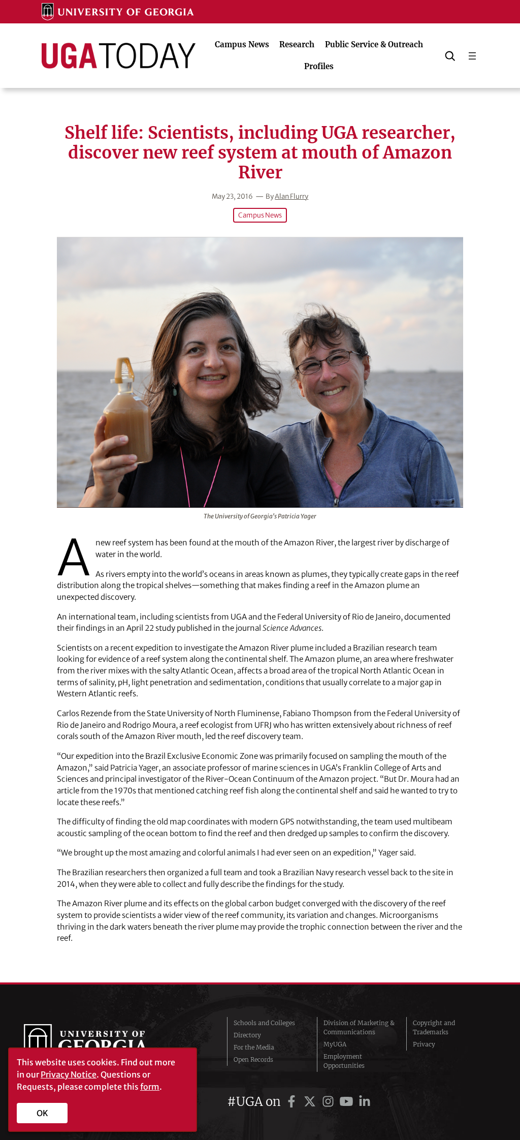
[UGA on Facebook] (293, 1102)
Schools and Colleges (264, 1023)
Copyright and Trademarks (434, 1027)
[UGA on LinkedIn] (364, 1102)
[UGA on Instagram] (329, 1102)
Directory (247, 1035)
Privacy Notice (68, 1074)
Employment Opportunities (344, 1061)
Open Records (253, 1059)
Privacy (424, 1044)
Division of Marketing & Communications (359, 1027)
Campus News (260, 215)
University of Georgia (100, 1044)
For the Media (254, 1047)
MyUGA (334, 1044)
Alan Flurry (291, 196)
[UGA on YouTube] (348, 1102)
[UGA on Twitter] (311, 1102)
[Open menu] (472, 56)
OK (42, 1113)
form (149, 1087)
